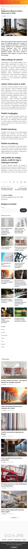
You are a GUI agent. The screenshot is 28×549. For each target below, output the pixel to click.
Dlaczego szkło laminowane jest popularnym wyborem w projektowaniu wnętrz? (20, 302)
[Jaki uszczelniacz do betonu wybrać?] (7, 241)
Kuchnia (3, 329)
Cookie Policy (18, 544)
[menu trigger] (25, 2)
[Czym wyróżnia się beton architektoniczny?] (7, 257)
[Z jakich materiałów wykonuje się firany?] (14, 421)
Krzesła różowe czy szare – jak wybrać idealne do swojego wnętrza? (21, 249)
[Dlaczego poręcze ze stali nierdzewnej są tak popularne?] (14, 473)
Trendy (2, 347)
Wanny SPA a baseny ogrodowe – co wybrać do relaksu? (6, 301)
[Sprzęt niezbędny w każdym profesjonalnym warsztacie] (7, 312)
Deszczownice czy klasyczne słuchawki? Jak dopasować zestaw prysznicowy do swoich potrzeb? (20, 283)
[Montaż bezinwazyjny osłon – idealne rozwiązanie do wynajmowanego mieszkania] (7, 222)
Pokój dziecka (4, 335)
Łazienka (3, 332)
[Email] (25, 182)
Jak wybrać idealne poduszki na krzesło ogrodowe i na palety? (20, 320)
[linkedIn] (21, 182)
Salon (2, 341)
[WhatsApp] (17, 182)
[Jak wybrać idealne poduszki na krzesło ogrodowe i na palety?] (21, 312)
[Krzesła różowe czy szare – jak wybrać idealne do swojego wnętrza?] (21, 241)
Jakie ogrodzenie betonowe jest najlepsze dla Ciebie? (7, 282)
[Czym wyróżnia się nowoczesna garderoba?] (14, 447)
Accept (14, 547)
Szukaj (2, 207)
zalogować (10, 197)
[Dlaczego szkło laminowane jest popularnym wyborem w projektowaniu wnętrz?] (21, 293)
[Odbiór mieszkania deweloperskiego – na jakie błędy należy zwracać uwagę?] (21, 222)
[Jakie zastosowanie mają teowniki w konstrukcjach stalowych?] (21, 257)
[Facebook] (10, 182)
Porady (2, 338)
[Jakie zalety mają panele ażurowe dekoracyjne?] (14, 499)
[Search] (21, 2)
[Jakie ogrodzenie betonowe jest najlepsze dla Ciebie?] (7, 274)
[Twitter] (13, 182)
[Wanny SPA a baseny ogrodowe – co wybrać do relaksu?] (7, 293)
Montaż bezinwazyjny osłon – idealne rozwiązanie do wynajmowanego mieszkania (6, 231)
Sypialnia (3, 344)
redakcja (4, 384)
